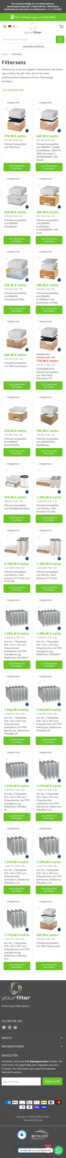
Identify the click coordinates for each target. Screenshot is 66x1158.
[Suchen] (60, 39)
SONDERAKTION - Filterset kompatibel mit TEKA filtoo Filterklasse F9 (47, 373)
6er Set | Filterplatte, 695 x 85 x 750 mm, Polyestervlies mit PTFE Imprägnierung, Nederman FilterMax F (49, 648)
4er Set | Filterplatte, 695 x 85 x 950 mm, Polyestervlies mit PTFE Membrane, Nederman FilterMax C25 (49, 876)
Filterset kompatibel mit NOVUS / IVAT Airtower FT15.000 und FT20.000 (17, 576)
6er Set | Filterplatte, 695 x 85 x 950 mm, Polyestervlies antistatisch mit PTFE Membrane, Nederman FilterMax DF (16, 725)
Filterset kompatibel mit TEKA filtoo (15, 145)
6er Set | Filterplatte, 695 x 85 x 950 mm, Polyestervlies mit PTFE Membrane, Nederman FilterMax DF (49, 724)
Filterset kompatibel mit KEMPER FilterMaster (15, 223)
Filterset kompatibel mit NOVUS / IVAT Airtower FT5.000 (47, 508)
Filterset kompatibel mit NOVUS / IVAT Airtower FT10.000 (47, 575)
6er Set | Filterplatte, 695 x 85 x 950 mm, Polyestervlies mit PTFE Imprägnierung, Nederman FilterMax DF (17, 801)
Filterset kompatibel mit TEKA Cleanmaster (48, 944)
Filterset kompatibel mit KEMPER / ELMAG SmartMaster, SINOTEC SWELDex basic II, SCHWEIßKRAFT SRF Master (48, 151)
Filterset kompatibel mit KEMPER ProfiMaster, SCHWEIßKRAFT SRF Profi (47, 226)
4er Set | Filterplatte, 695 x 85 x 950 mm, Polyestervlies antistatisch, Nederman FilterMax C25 (17, 876)
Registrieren (52, 1081)
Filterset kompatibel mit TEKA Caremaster (15, 364)
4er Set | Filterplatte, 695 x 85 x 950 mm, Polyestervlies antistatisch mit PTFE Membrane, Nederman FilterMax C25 (48, 801)
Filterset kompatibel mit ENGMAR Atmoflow (17, 507)
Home (5, 54)
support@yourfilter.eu (33, 46)
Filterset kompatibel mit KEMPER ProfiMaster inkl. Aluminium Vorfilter (47, 297)
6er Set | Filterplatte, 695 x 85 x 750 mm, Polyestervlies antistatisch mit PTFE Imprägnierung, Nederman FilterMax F (16, 649)
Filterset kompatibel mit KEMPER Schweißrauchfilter (15, 296)
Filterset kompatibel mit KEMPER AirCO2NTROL (15, 442)
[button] (14, 26)
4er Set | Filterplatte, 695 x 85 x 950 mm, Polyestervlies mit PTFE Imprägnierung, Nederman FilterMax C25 (17, 950)
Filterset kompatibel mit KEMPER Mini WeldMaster (47, 442)
